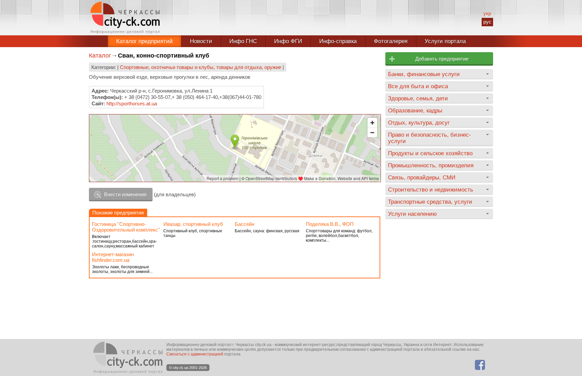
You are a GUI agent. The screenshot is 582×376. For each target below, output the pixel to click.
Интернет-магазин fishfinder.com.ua (113, 257)
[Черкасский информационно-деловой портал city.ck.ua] (125, 18)
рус (487, 22)
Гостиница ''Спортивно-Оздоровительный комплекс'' (126, 227)
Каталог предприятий (144, 41)
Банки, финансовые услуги (424, 74)
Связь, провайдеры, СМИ (421, 177)
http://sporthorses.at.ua (131, 103)
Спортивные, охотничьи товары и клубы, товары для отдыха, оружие (200, 67)
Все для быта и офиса (418, 86)
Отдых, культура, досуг (419, 122)
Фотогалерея (391, 41)
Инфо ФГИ (288, 41)
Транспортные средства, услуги (430, 202)
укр (487, 13)
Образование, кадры (415, 110)
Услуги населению (412, 214)
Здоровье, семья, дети (418, 98)
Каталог (100, 55)
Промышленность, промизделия (431, 165)
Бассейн (244, 224)
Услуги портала (445, 41)
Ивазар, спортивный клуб (193, 224)
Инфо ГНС (243, 41)
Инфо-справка (338, 41)
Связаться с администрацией (194, 354)
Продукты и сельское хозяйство (430, 153)
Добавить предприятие (441, 59)
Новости (201, 41)
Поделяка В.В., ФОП (330, 224)
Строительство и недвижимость (430, 189)
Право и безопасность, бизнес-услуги (429, 138)
